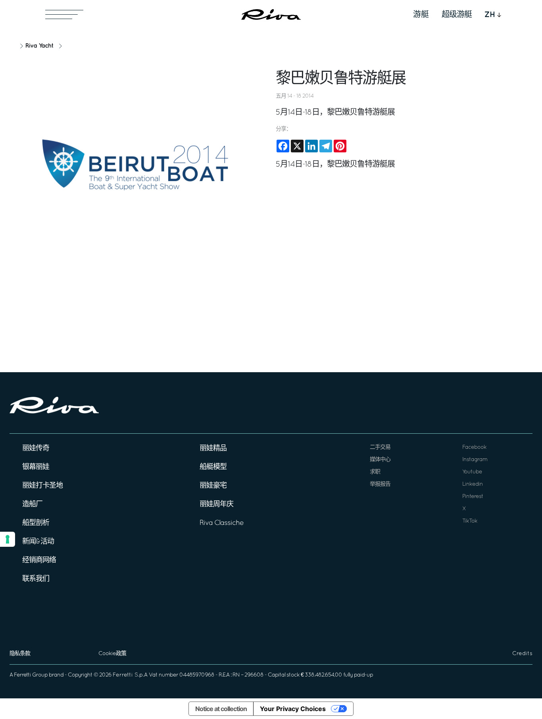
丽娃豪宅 (213, 486)
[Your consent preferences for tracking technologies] (7, 539)
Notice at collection (221, 709)
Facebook (474, 447)
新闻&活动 (38, 541)
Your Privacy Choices (293, 709)
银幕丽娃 (35, 467)
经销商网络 (39, 560)
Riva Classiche (222, 523)
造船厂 (32, 504)
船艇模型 (213, 467)
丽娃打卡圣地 (42, 486)
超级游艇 (457, 14)
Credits (522, 653)
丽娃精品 (213, 448)
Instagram (474, 459)
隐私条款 (20, 653)
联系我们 (35, 579)
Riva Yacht (39, 46)
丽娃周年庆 (216, 504)
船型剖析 (35, 523)
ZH (489, 14)
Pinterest (472, 496)
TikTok (469, 521)
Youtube (472, 472)
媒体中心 (380, 459)
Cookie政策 (112, 653)
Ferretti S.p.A (130, 675)
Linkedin (472, 484)
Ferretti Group (31, 675)
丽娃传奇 (35, 448)
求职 (375, 472)
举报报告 (380, 484)
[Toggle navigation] (64, 14)
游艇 (421, 14)
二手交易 (380, 447)
